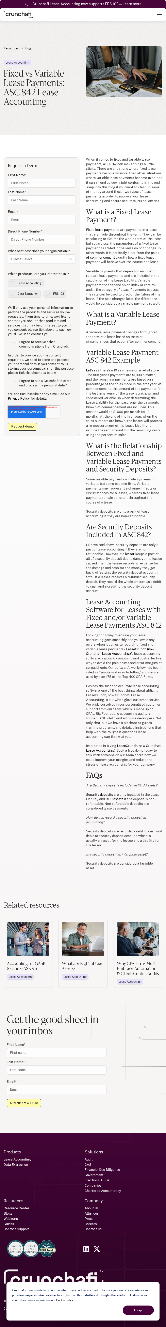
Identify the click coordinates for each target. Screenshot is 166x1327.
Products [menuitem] (12, 1152)
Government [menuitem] (94, 1175)
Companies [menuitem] (93, 1185)
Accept (138, 1310)
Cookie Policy (64, 1300)
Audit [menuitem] (89, 1159)
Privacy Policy (19, 398)
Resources (11, 48)
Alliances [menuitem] (92, 1213)
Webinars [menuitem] (11, 1219)
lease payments (107, 230)
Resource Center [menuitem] (16, 1208)
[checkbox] (42, 288)
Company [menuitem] (94, 1200)
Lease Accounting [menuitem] (17, 1159)
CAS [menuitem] (88, 1165)
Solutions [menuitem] (94, 1152)
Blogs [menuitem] (8, 1213)
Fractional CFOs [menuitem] (97, 1180)
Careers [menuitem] (91, 1224)
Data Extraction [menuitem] (16, 1165)
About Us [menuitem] (92, 1208)
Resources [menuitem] (13, 1200)
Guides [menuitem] (9, 1224)
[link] (18, 14)
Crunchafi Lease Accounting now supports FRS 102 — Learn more (87, 4)
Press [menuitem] (89, 1219)
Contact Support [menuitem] (17, 1229)
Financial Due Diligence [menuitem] (102, 1170)
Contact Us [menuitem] (93, 1229)
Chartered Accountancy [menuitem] (103, 1191)
